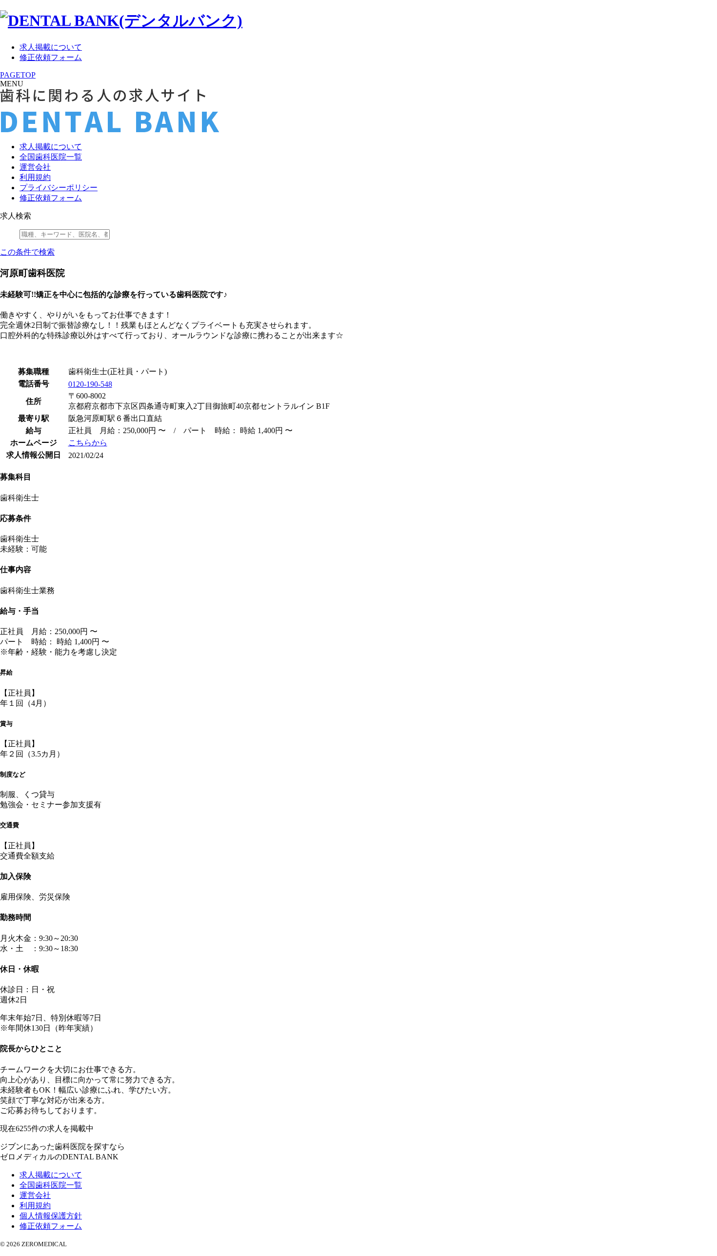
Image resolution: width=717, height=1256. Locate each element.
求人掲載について (51, 47)
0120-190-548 (90, 384)
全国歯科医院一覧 (51, 157)
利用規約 (35, 177)
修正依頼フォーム (51, 57)
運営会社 (35, 167)
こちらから (87, 443)
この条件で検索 (27, 252)
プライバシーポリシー (59, 187)
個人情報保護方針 (51, 1216)
